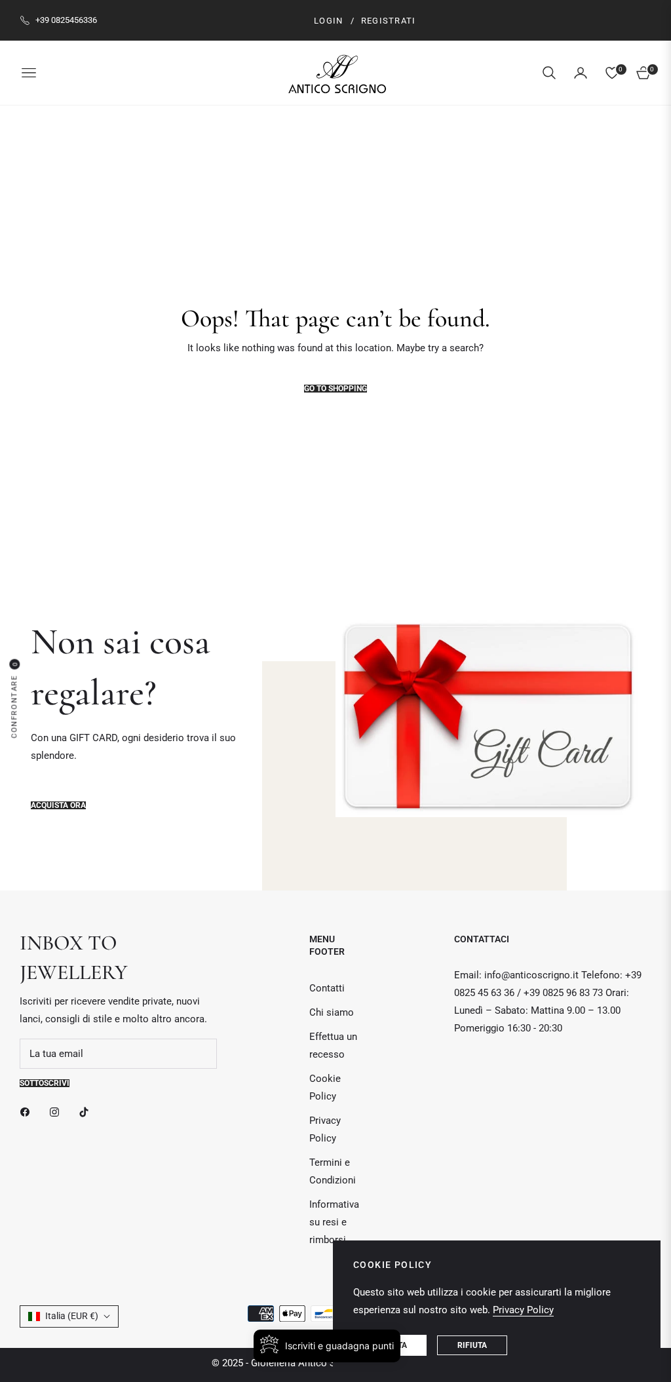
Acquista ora (58, 805)
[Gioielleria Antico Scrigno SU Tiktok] (87, 1112)
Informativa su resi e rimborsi (334, 1222)
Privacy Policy (523, 1310)
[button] (549, 72)
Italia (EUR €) (71, 1316)
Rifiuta (472, 1345)
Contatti (327, 988)
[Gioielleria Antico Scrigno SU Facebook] (28, 1112)
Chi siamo (331, 1012)
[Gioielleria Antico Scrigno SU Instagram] (57, 1112)
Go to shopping (335, 389)
